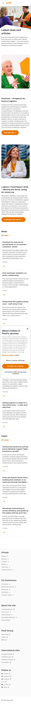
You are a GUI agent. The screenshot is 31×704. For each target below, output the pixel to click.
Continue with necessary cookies (15, 373)
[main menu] (3, 3)
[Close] (27, 329)
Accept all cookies (15, 366)
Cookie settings (5, 620)
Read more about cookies (10, 355)
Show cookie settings (15, 360)
